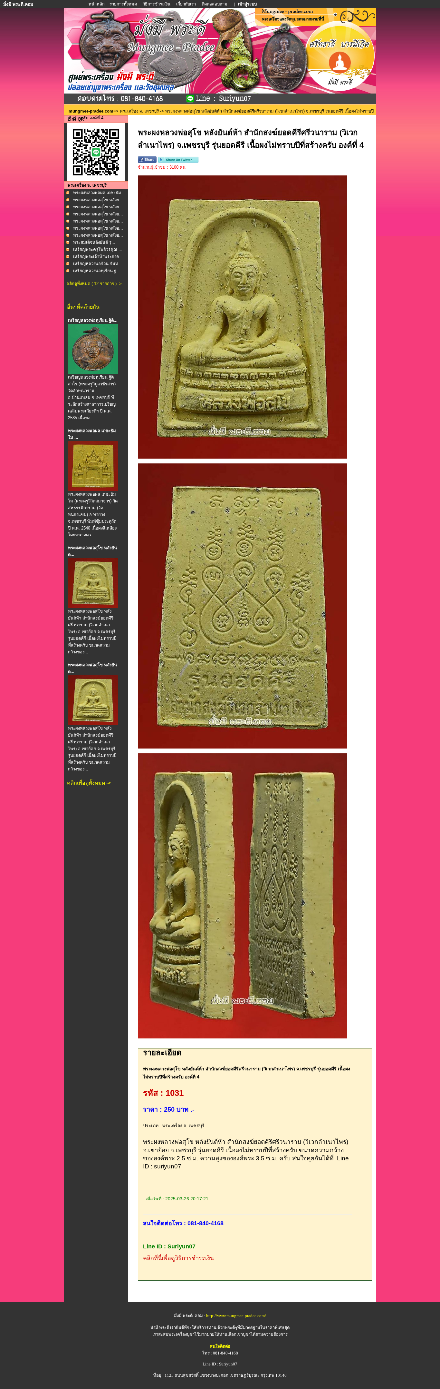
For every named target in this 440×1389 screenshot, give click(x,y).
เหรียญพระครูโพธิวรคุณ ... (97, 249)
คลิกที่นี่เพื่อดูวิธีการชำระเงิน (178, 1258)
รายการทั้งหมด (123, 4)
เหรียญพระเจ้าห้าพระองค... (98, 256)
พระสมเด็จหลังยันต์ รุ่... (94, 242)
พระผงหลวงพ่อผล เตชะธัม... (99, 192)
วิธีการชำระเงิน (157, 4)
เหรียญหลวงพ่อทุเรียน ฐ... (96, 270)
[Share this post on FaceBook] (147, 161)
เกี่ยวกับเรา (186, 4)
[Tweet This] (178, 161)
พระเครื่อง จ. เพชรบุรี (139, 111)
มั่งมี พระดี (160, 1327)
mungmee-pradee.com (91, 111)
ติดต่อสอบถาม (215, 4)
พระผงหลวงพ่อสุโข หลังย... (98, 199)
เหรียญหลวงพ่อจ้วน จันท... (97, 263)
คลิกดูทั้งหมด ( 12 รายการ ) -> (94, 283)
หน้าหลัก (97, 4)
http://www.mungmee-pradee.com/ (236, 1315)
